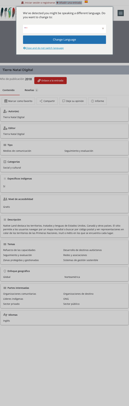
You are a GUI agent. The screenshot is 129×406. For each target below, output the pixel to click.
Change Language (64, 39)
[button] (121, 13)
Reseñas (31, 90)
